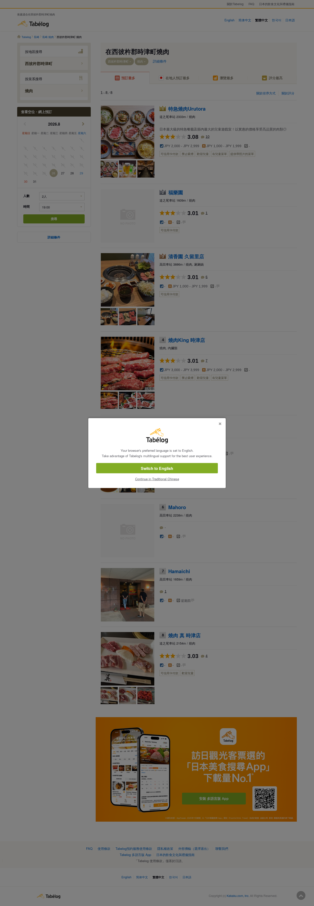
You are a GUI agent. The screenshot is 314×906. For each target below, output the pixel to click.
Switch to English (157, 468)
